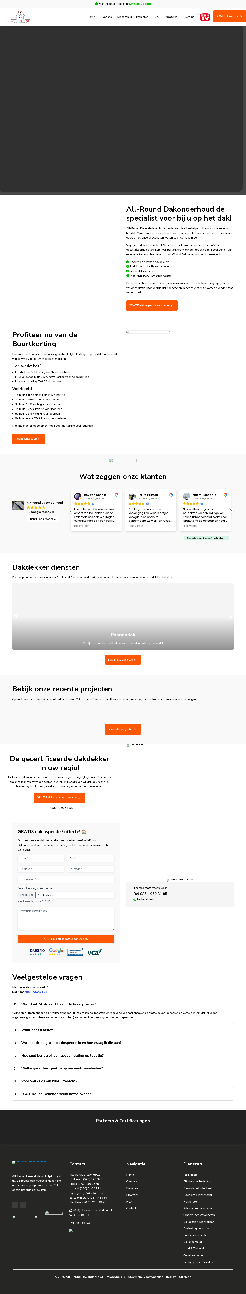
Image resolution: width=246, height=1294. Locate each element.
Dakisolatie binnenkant (197, 1195)
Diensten (123, 17)
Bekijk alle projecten (120, 729)
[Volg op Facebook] (15, 1205)
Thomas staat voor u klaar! (150, 888)
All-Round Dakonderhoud (84, 1277)
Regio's (171, 1277)
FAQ (156, 17)
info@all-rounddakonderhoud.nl (92, 1210)
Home (91, 17)
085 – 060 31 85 (61, 808)
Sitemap (185, 1277)
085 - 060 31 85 (36, 992)
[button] (231, 511)
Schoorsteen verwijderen (199, 1215)
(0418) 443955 (96, 1198)
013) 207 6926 (90, 1175)
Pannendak (190, 1175)
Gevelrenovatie (193, 1255)
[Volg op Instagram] (23, 1205)
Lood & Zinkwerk (194, 1249)
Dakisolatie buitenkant (197, 1188)
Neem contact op (26, 439)
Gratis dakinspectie (195, 1235)
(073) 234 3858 (95, 1202)
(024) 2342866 (93, 1193)
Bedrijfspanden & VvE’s (198, 1262)
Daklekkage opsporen (197, 1229)
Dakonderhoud (192, 1242)
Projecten (142, 17)
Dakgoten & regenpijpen (198, 1222)
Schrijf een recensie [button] (43, 519)
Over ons (106, 17)
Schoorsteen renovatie (197, 1208)
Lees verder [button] (81, 526)
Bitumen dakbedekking (197, 1181)
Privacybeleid (115, 1277)
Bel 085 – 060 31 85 (150, 893)
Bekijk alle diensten (120, 660)
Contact (189, 17)
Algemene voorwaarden (145, 1277)
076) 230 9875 (89, 1184)
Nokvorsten (190, 1202)
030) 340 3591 (91, 1188)
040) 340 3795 (94, 1179)
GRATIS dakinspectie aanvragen (149, 305)
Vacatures (171, 17)
